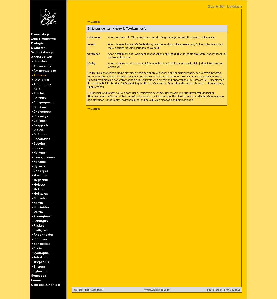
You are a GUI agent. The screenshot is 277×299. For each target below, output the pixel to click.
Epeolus (40, 143)
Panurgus (41, 221)
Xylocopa (40, 271)
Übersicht (41, 61)
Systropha (41, 253)
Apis (37, 88)
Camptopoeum (44, 102)
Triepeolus (41, 262)
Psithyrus (41, 230)
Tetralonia (41, 257)
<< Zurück (93, 21)
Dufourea (40, 134)
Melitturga (41, 193)
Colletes (40, 120)
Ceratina (40, 107)
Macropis (40, 175)
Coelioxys (41, 116)
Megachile (41, 180)
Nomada (40, 198)
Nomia (38, 202)
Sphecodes (42, 243)
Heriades (40, 161)
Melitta (38, 189)
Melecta (39, 184)
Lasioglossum (44, 157)
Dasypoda (41, 125)
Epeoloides (42, 139)
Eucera (39, 148)
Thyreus (40, 266)
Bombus (40, 98)
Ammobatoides (45, 70)
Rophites (40, 239)
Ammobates (42, 66)
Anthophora (42, 84)
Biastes (39, 93)
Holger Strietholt (92, 289)
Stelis (38, 248)
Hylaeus (39, 166)
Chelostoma (42, 111)
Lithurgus (41, 170)
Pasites (39, 225)
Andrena (40, 75)
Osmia (38, 212)
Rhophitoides (44, 234)
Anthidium (41, 79)
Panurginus (42, 216)
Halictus (40, 152)
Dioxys (39, 129)
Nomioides (41, 207)
